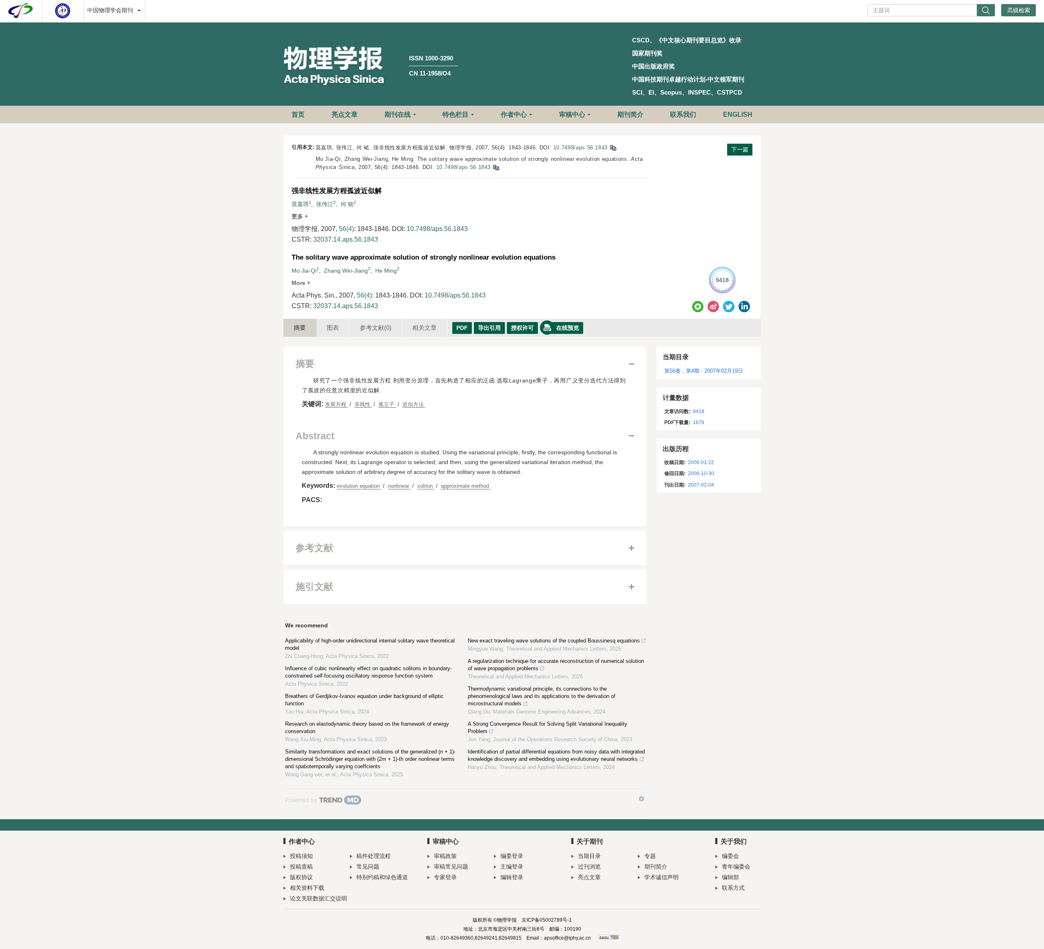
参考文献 (376, 327)
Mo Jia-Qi (304, 270)
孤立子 (387, 404)
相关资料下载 (307, 888)
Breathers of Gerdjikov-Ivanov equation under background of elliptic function (364, 700)
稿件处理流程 (373, 856)
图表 (333, 327)
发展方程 (336, 404)
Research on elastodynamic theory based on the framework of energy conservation (367, 727)
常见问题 (367, 866)
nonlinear (399, 486)
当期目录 (589, 856)
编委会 (730, 856)
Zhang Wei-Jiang (346, 270)
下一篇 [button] (739, 149)
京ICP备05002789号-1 (547, 920)
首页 (298, 114)
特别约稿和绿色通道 (382, 877)
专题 (650, 856)
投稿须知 (301, 856)
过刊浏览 (589, 866)
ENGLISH (737, 114)
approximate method (466, 486)
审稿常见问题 (451, 866)
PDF (462, 327)
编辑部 (730, 877)
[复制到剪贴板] (613, 147)
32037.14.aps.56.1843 (345, 239)
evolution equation (359, 486)
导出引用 (489, 327)
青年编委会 (736, 866)
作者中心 (514, 114)
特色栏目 (455, 114)
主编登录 (511, 866)
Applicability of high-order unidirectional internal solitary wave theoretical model (370, 644)
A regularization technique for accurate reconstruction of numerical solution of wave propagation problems (556, 664)
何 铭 (347, 204)
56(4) (346, 228)
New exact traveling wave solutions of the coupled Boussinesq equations (554, 641)
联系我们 (683, 114)
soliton (425, 486)
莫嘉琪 (300, 204)
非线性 (363, 404)
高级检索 (1018, 10)
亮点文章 (345, 114)
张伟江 (324, 204)
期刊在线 (398, 114)
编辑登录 (511, 877)
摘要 (300, 327)
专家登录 (445, 877)
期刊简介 (630, 114)
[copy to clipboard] (496, 167)
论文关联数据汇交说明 (318, 898)
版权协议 (301, 877)
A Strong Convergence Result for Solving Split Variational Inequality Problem (547, 727)
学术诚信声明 (661, 877)
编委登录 (511, 856)
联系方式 (733, 888)
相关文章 (424, 327)
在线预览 (567, 327)
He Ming (386, 270)
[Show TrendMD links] (641, 799)
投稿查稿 (301, 866)
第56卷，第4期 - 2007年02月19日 (703, 371)
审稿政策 (445, 856)
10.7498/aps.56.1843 (580, 147)
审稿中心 (572, 114)
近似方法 (414, 404)
